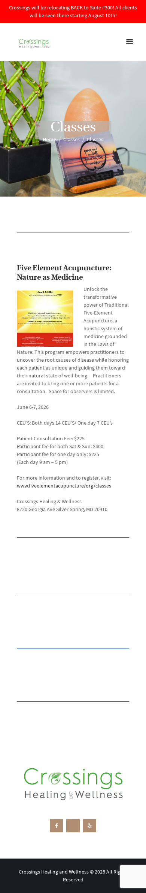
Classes (71, 139)
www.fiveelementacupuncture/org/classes (64, 485)
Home (49, 139)
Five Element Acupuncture (63, 268)
